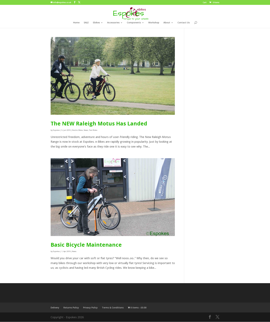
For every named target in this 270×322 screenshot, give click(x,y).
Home (76, 22)
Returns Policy (71, 307)
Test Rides (93, 130)
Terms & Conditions (113, 307)
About (166, 22)
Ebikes (96, 22)
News (86, 130)
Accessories (113, 22)
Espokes (56, 130)
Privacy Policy (90, 307)
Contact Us (184, 22)
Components (134, 22)
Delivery (55, 307)
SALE (86, 22)
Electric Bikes (77, 130)
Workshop (153, 22)
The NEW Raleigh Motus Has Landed (99, 123)
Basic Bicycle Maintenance (86, 244)
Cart (205, 3)
